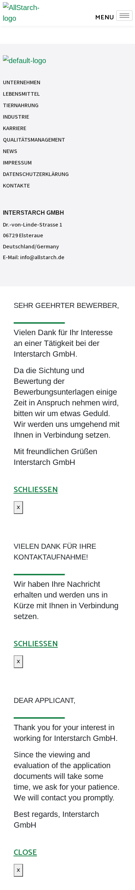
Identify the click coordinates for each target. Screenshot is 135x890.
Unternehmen (21, 82)
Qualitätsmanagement (34, 139)
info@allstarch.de (42, 257)
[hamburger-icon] (124, 15)
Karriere (14, 128)
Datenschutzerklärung (36, 174)
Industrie (16, 116)
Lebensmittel (21, 93)
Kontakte (16, 185)
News (10, 151)
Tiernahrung (21, 105)
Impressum (17, 162)
